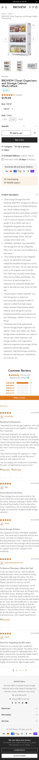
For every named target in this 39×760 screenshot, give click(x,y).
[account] (30, 7)
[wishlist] (33, 7)
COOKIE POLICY (19, 750)
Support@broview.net (20, 699)
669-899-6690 (20, 695)
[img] (5, 413)
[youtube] (26, 702)
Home (4, 14)
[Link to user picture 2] (16, 473)
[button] (3, 7)
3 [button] (19, 670)
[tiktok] (22, 702)
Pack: (7, 115)
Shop (10, 14)
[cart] (36, 7)
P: (13, 695)
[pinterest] (19, 702)
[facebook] (12, 702)
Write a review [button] (19, 398)
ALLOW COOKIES (20, 756)
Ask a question (23, 146)
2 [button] (16, 670)
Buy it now (19, 140)
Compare (8, 146)
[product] (33, 25)
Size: (7, 104)
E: (10, 699)
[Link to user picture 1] (5, 473)
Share (6, 150)
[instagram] (15, 702)
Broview (5, 76)
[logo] (19, 681)
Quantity (5, 126)
